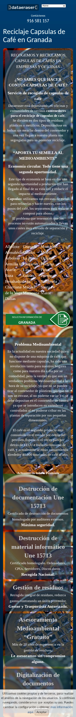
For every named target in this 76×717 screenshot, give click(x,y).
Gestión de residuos (38, 587)
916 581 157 (38, 21)
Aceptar (41, 712)
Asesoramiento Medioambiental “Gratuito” (38, 628)
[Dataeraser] (25, 8)
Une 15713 (38, 555)
